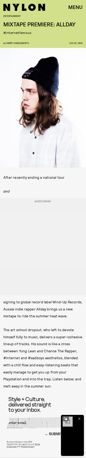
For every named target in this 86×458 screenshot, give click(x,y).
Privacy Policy (27, 446)
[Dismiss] (79, 418)
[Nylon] (24, 7)
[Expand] (65, 418)
